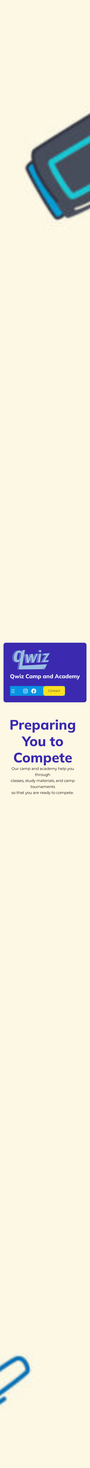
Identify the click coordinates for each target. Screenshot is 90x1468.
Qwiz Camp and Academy (45, 676)
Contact (54, 691)
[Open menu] (13, 691)
